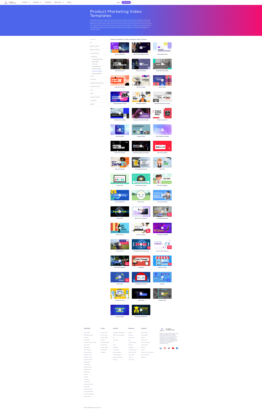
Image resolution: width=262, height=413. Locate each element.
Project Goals (141, 300)
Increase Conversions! (162, 201)
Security (143, 347)
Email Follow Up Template (162, 70)
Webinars (131, 345)
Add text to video (88, 355)
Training (93, 79)
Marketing (94, 56)
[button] (99, 43)
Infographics (87, 372)
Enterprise (48, 2)
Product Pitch (120, 218)
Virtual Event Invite (119, 70)
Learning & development (118, 332)
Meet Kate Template (141, 103)
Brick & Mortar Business (119, 267)
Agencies (115, 359)
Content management (89, 394)
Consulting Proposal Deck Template (162, 103)
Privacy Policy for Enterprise (147, 352)
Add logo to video (88, 357)
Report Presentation (141, 70)
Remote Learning (95, 49)
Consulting (115, 340)
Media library (87, 347)
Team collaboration (88, 391)
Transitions (86, 379)
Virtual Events (95, 53)
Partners (143, 350)
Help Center (131, 337)
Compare (131, 357)
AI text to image (104, 337)
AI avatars (103, 340)
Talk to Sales (131, 355)
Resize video (87, 386)
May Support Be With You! (141, 316)
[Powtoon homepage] (169, 329)
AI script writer (104, 345)
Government (116, 350)
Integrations (131, 347)
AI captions (103, 352)
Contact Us (143, 357)
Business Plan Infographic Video (141, 54)
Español (92, 104)
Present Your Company (119, 152)
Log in (118, 2)
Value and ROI (144, 345)
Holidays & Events (95, 97)
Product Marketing (97, 71)
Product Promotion (141, 87)
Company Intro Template (120, 119)
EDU (92, 93)
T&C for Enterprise (145, 355)
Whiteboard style (88, 367)
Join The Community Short (162, 251)
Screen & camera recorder (90, 342)
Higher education (117, 352)
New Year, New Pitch (120, 54)
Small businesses (117, 355)
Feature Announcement (141, 185)
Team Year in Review (120, 87)
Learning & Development (97, 83)
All (91, 42)
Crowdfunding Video (120, 201)
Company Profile (141, 136)
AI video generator (105, 342)
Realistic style (87, 362)
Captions (86, 377)
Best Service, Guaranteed (141, 218)
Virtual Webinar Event (162, 54)
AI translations (104, 350)
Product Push (120, 185)
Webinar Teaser (162, 87)
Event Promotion (120, 136)
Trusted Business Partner (162, 218)
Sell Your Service (120, 234)
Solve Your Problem (141, 234)
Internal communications (118, 335)
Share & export (87, 396)
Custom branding (88, 389)
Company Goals (162, 300)
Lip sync (85, 374)
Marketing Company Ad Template (141, 152)
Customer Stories (132, 342)
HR (92, 90)
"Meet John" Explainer (162, 185)
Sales (92, 76)
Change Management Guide (119, 103)
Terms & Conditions (145, 342)
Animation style (87, 369)
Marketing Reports (97, 73)
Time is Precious (120, 251)
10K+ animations (87, 350)
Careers (143, 337)
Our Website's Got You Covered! (141, 251)
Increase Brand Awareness (141, 169)
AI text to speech (104, 347)
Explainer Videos (96, 68)
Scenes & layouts (88, 352)
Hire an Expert (144, 335)
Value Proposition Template (162, 136)
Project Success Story (162, 119)
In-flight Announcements (141, 283)
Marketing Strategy (97, 59)
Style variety (86, 345)
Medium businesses (117, 357)
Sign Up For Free (132, 352)
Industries (93, 100)
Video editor (87, 340)
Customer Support (133, 350)
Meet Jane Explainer (120, 169)
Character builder (88, 359)
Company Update (120, 316)
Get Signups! (141, 267)
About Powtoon (144, 332)
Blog (130, 340)
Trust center (131, 359)
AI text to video (104, 335)
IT (113, 342)
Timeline (162, 283)
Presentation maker (88, 335)
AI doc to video (104, 332)
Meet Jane (162, 169)
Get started (126, 2)
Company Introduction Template (141, 119)
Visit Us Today (119, 283)
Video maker (87, 332)
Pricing (69, 2)
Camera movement (88, 384)
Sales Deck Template (162, 152)
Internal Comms (95, 86)
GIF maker (86, 337)
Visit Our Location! (162, 267)
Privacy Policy (144, 340)
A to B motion (87, 382)
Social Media (95, 61)
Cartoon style (87, 364)
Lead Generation (96, 66)
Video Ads (94, 64)
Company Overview (119, 300)
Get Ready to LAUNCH (162, 234)
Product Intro (141, 201)
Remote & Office (94, 46)
